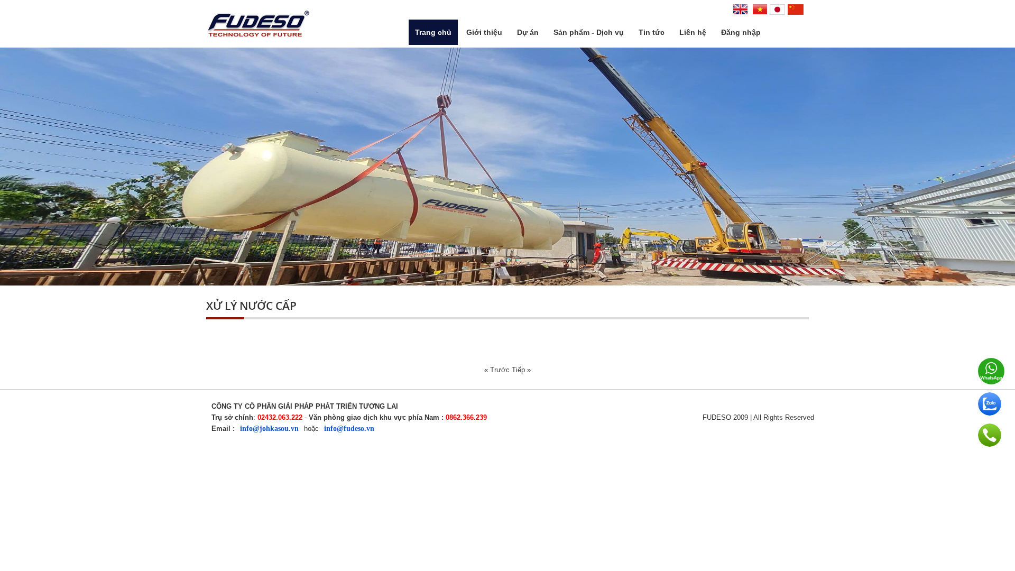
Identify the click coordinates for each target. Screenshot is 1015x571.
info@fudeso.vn (349, 428)
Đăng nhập (741, 32)
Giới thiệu (484, 32)
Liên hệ (692, 32)
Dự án (528, 32)
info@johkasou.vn (269, 428)
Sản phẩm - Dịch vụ (588, 32)
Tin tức (652, 32)
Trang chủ (433, 32)
